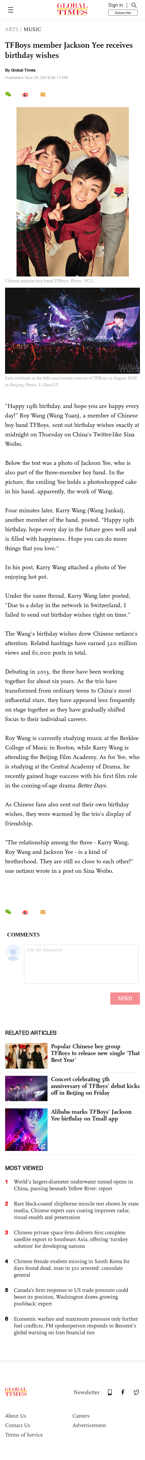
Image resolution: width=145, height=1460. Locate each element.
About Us (15, 1416)
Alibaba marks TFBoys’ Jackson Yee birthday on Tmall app (91, 1115)
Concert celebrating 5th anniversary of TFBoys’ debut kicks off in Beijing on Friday (95, 1085)
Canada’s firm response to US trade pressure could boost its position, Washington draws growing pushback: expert (71, 1297)
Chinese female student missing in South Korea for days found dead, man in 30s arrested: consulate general (72, 1268)
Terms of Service (24, 1435)
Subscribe (123, 13)
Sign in (115, 5)
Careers (81, 1416)
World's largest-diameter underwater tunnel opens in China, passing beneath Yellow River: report (73, 1185)
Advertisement (89, 1425)
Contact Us (17, 1425)
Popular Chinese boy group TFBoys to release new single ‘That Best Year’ (95, 1053)
